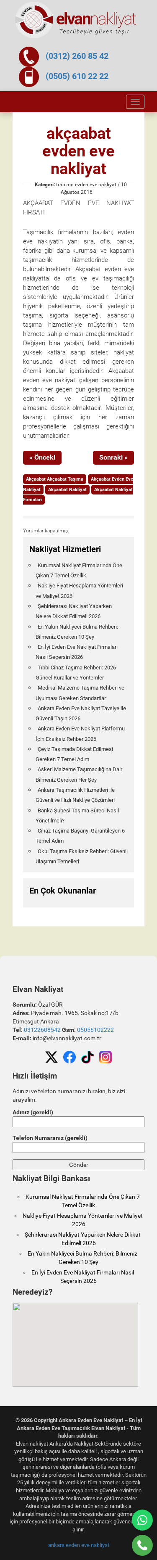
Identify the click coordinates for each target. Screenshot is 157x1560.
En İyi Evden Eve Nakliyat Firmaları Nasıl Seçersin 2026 (77, 652)
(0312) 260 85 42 (77, 56)
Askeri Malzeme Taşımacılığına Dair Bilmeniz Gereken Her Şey (79, 774)
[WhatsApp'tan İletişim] (142, 1520)
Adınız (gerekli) (33, 1112)
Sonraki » (113, 457)
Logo (76, 20)
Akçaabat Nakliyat (67, 489)
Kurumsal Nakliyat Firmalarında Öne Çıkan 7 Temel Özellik (79, 570)
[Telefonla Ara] (142, 1545)
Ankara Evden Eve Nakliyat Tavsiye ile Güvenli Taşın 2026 (81, 713)
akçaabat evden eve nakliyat (78, 151)
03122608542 (42, 1029)
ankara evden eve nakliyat (78, 1545)
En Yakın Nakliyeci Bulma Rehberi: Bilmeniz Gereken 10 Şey (77, 632)
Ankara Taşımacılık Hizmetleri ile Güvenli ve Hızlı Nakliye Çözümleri (75, 795)
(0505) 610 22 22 (77, 76)
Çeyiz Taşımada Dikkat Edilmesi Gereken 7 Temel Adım (74, 754)
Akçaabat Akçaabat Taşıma (54, 479)
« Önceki (42, 457)
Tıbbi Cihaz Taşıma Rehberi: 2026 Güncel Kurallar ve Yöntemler (76, 672)
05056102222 (95, 1029)
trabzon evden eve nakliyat (86, 185)
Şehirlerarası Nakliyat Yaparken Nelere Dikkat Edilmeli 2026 (74, 611)
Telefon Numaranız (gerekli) (50, 1137)
